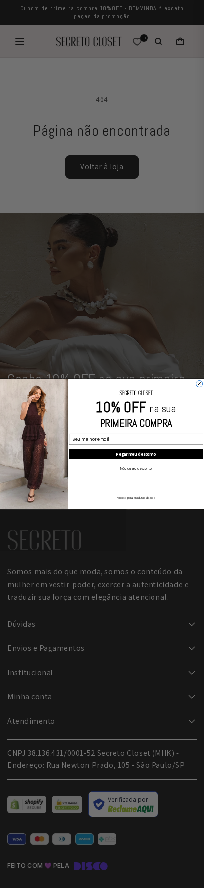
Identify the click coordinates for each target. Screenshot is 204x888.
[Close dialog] (199, 383)
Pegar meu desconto (136, 454)
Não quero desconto (136, 469)
